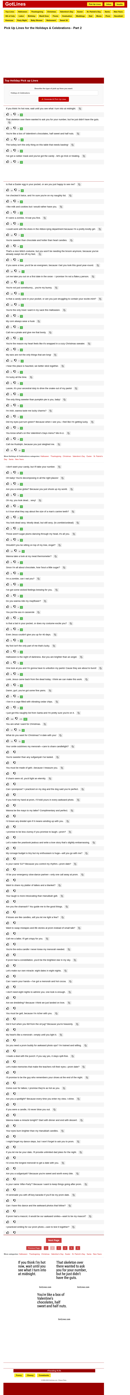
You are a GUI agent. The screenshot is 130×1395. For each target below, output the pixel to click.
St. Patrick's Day (94, 12)
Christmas (51, 12)
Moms (99, 16)
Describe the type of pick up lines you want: (54, 88)
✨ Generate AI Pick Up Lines (53, 99)
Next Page (53, 1240)
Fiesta (55, 16)
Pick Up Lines (95, 4)
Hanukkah (118, 16)
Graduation (67, 16)
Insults (120, 4)
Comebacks (44, 1375)
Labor (21, 16)
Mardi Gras (44, 16)
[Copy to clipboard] (80, 108)
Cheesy (30, 1375)
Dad (90, 16)
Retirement (51, 20)
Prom (108, 16)
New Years (118, 12)
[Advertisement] (53, 56)
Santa (107, 12)
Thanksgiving (37, 12)
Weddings (80, 16)
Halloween (22, 12)
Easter (80, 12)
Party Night (22, 20)
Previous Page (34, 1248)
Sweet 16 (64, 20)
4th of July (10, 16)
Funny (19, 1375)
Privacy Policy (62, 1380)
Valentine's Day (66, 12)
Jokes (108, 4)
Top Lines (9, 12)
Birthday (31, 16)
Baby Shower (36, 20)
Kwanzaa (9, 20)
